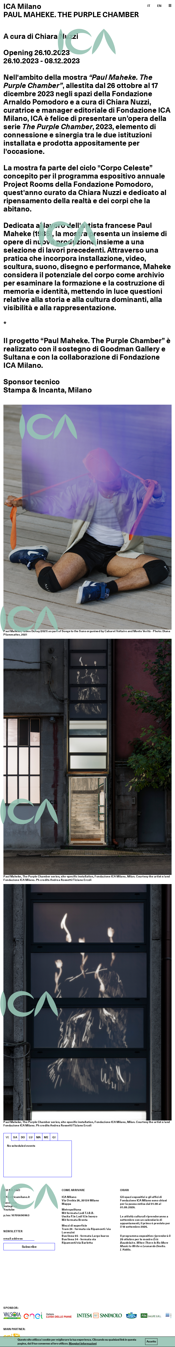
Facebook (10, 1203)
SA (15, 1137)
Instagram (10, 1206)
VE (7, 1137)
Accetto (151, 1341)
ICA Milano (22, 6)
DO (23, 1137)
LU (30, 1137)
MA (38, 1137)
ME (46, 1137)
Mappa (66, 1204)
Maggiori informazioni (83, 1343)
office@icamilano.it (16, 1197)
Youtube (9, 1209)
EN (159, 6)
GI (53, 1137)
